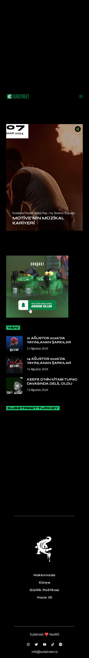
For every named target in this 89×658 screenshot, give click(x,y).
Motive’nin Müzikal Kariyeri (38, 220)
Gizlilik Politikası (44, 590)
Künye (44, 582)
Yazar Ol (44, 597)
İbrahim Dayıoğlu (64, 213)
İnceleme (18, 213)
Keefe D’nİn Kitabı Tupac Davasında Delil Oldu (52, 381)
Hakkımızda (44, 575)
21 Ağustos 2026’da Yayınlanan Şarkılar (49, 340)
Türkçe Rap (40, 213)
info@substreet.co (45, 651)
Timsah (28, 213)
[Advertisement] (44, 44)
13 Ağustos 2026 (37, 390)
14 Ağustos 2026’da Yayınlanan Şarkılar (49, 361)
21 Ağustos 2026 (37, 348)
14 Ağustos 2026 (37, 369)
